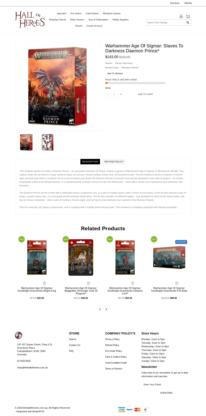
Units (108, 88)
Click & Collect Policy (116, 357)
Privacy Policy (112, 339)
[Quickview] (20, 299)
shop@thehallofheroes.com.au (32, 367)
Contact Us (74, 345)
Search (72, 339)
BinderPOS (38, 411)
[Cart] (188, 17)
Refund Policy (112, 345)
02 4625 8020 (24, 361)
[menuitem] (61, 13)
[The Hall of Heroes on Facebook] (10, 3)
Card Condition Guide (116, 362)
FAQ (71, 351)
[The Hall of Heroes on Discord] (16, 3)
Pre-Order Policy (113, 351)
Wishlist (188, 3)
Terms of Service (113, 368)
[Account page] (181, 17)
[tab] (90, 161)
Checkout (174, 3)
